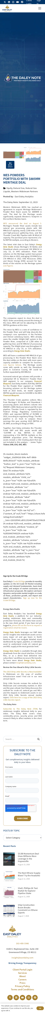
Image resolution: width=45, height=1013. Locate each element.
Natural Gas (18, 188)
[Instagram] (13, 2)
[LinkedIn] (9, 2)
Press (22, 982)
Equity (9, 188)
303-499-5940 (22, 943)
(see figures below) (12, 365)
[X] (5, 2)
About (22, 976)
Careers (22, 979)
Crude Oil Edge (19, 581)
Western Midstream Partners (24, 191)
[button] (39, 8)
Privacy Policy (22, 986)
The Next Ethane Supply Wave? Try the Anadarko (29, 874)
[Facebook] (22, 2)
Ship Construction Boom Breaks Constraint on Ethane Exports (28, 909)
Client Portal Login (22, 969)
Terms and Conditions (22, 989)
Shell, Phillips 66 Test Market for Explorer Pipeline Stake (28, 891)
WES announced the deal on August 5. (22, 223)
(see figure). (8, 266)
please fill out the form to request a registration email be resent (22, 626)
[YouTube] (17, 2)
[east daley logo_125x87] (7, 8)
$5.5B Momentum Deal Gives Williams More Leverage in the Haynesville (28, 857)
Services (22, 972)
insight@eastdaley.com (26, 663)
